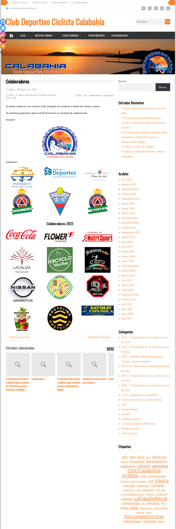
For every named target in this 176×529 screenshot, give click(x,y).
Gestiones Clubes (131, 419)
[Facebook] (3, 22)
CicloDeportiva (157, 476)
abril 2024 (126, 246)
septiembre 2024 (130, 232)
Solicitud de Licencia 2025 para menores (94, 380)
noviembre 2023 (130, 265)
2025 (148, 457)
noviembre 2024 (130, 222)
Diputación (148, 490)
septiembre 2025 (130, 198)
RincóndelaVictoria (143, 517)
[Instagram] (3, 34)
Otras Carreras (70, 35)
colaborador (108, 95)
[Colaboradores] (44, 365)
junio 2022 (127, 309)
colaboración (94, 95)
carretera (159, 466)
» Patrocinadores (58, 2)
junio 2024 (127, 242)
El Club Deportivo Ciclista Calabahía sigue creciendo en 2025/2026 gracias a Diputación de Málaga (17, 384)
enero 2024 (127, 261)
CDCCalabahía (144, 471)
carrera (143, 466)
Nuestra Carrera (43, 35)
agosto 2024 (128, 237)
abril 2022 (126, 318)
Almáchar (159, 457)
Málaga (124, 508)
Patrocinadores (96, 35)
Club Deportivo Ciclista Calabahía (55, 21)
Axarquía (124, 462)
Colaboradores (119, 35)
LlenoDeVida (131, 503)
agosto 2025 (128, 203)
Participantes (146, 508)
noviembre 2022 (130, 294)
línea (143, 503)
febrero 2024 (128, 256)
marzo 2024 (127, 251)
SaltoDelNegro (132, 521)
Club (22, 35)
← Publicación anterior (18, 337)
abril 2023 (126, 280)
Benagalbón (137, 461)
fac (163, 490)
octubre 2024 (128, 227)
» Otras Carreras (38, 2)
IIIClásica (150, 494)
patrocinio (140, 513)
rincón (149, 512)
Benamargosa (156, 461)
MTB (163, 503)
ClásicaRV (129, 485)
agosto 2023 (128, 275)
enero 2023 (127, 289)
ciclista (143, 476)
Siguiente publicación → (101, 337)
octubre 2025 (128, 194)
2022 (125, 457)
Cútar (138, 490)
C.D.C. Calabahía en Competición (139, 395)
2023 (79, 95)
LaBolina (126, 499)
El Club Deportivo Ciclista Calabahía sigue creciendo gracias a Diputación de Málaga (68, 384)
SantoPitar (149, 521)
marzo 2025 (127, 208)
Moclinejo (153, 503)
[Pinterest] (3, 40)
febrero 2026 (128, 184)
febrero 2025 (128, 213)
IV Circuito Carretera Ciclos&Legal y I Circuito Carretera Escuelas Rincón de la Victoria (143, 123)
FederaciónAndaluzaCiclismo (132, 494)
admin (12, 90)
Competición (129, 490)
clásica (162, 480)
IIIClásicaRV (162, 494)
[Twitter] (3, 28)
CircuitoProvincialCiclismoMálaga (133, 481)
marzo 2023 (127, 285)
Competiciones (129, 409)
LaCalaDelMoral (150, 498)
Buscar (122, 81)
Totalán (161, 521)
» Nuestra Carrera (17, 2)
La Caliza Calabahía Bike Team (138, 423)
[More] (3, 46)
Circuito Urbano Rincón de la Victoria (141, 399)
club (85, 95)
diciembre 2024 (129, 218)
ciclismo (130, 476)
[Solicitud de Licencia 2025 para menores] (95, 365)
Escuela (125, 414)
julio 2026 (126, 179)
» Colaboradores (78, 2)
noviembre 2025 (130, 189)
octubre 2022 (128, 299)
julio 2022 (126, 304)
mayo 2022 (127, 313)
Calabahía (127, 466)
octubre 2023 (128, 270)
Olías (134, 508)
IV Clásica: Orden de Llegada (137, 146)
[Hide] (1, 52)
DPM (158, 490)
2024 (141, 457)
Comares (158, 485)
